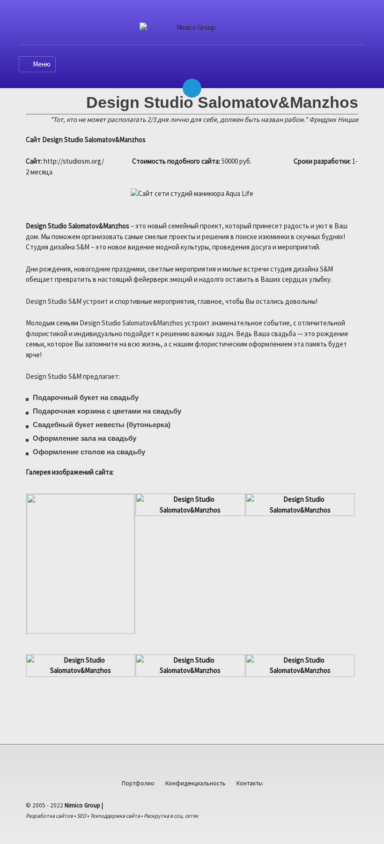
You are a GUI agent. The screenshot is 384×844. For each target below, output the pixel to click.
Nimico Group (82, 805)
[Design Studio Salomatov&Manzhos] (190, 510)
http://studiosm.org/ (74, 161)
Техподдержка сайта (115, 815)
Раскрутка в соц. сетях (171, 815)
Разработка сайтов (49, 815)
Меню (42, 64)
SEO (81, 815)
